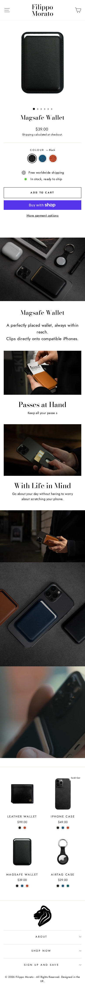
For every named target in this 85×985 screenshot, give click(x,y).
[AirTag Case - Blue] (63, 885)
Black (32, 158)
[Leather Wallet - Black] (19, 827)
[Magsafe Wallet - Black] (17, 885)
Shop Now (41, 950)
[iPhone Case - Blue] (63, 827)
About (41, 936)
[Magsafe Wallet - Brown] (27, 885)
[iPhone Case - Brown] (68, 827)
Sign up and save (41, 965)
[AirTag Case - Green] (68, 885)
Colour (42, 150)
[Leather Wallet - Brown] (24, 827)
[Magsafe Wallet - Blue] (22, 885)
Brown (53, 158)
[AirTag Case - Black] (58, 885)
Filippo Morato (42, 10)
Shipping (27, 135)
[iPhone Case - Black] (58, 827)
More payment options (42, 215)
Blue (42, 158)
